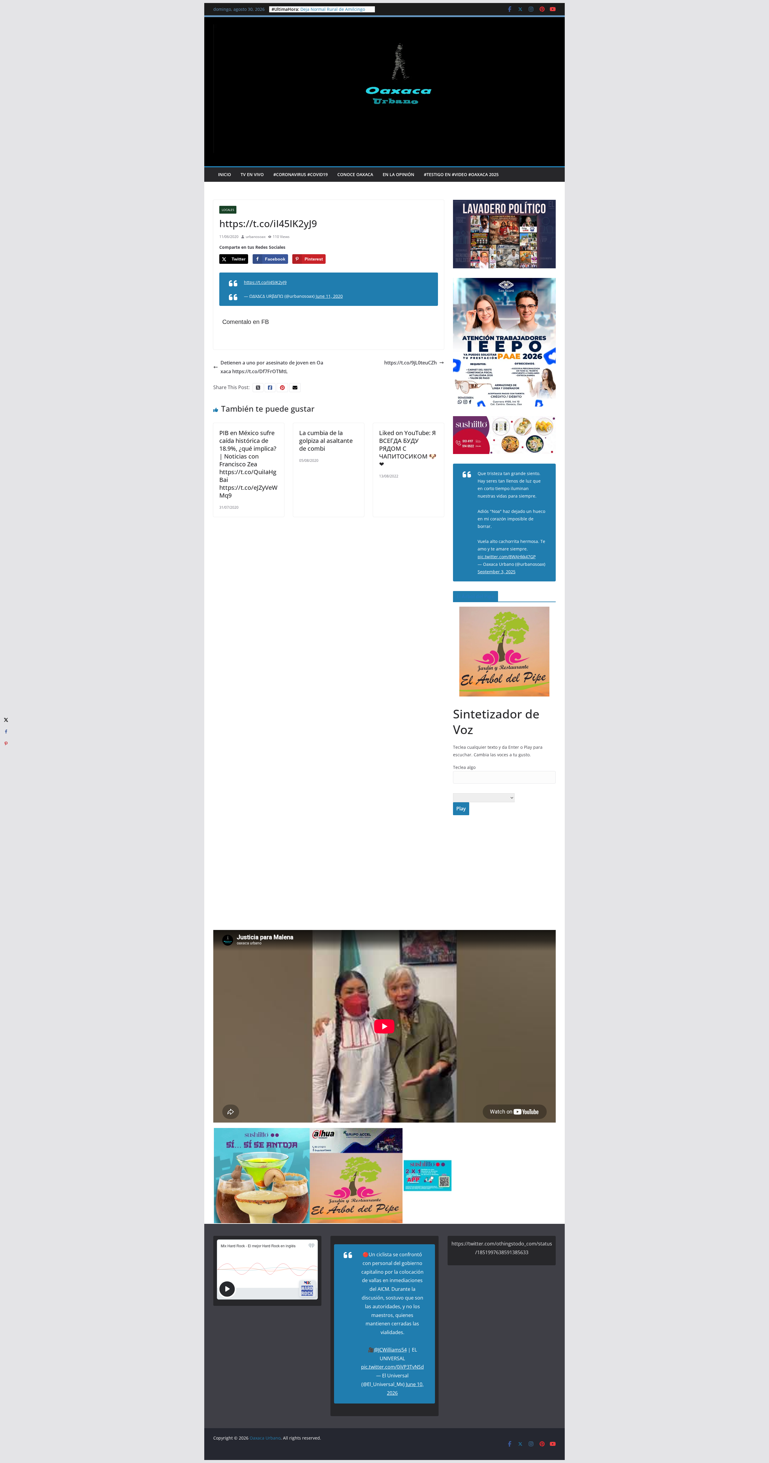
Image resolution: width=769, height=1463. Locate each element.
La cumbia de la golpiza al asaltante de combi (326, 441)
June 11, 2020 (329, 296)
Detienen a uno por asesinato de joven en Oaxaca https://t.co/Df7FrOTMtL (271, 367)
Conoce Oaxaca (355, 174)
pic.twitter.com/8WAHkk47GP (507, 556)
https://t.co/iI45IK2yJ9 (265, 282)
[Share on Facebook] (6, 732)
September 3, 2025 (496, 572)
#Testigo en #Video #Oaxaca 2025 (461, 174)
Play (461, 808)
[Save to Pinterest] (6, 744)
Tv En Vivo (252, 174)
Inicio (224, 174)
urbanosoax (256, 236)
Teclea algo (464, 767)
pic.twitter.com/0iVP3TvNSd (392, 1367)
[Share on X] (6, 720)
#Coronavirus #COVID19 (300, 174)
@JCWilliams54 (390, 1349)
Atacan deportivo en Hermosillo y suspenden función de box (333, 12)
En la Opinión (398, 174)
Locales (228, 210)
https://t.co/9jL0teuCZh (410, 362)
